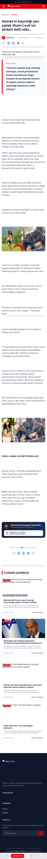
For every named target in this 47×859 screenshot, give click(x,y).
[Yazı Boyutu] (7, 856)
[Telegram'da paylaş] (18, 43)
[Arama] (43, 6)
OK (41, 833)
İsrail (4, 491)
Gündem (14, 15)
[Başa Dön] (37, 856)
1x (26, 856)
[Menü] (4, 6)
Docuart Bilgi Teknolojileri (18, 851)
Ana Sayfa (5, 15)
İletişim (5, 813)
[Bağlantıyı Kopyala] (23, 43)
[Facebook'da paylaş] (8, 43)
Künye (5, 809)
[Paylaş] (32, 856)
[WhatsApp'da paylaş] (4, 43)
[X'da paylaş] (13, 43)
